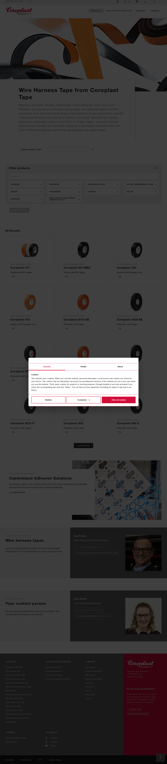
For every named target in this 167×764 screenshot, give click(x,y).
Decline (48, 400)
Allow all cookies (118, 400)
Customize (82, 400)
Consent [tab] (46, 367)
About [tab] (120, 367)
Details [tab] (84, 367)
